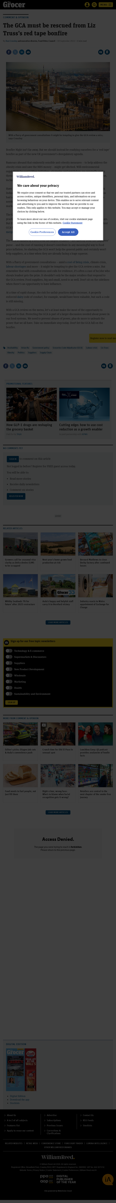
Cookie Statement (72, 223)
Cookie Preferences (42, 232)
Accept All (68, 232)
